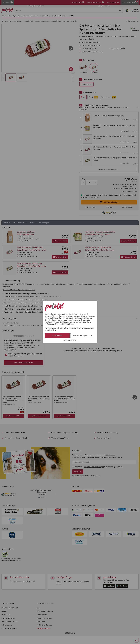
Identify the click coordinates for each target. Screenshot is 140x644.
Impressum (74, 340)
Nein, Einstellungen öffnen (82, 336)
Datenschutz (66, 340)
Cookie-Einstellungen (81, 328)
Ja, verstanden (57, 336)
